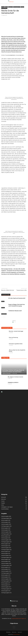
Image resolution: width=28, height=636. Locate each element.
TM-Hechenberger (16, 634)
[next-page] (4, 317)
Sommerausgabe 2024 (6, 532)
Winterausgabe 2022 (5, 543)
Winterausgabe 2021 (5, 551)
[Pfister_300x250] (14, 322)
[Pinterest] (8, 282)
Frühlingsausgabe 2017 (6, 588)
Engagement (10, 6)
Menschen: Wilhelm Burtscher (7, 290)
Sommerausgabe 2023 (6, 539)
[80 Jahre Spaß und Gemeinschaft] (4, 299)
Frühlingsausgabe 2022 (6, 549)
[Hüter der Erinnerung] (4, 339)
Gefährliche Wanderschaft (15, 310)
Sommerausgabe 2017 (6, 586)
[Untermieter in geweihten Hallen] (4, 345)
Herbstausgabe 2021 (5, 553)
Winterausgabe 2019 (5, 567)
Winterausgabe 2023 (5, 536)
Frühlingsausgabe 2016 (6, 592)
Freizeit (3, 301)
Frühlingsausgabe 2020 (6, 565)
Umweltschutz (4, 313)
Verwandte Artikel (6, 294)
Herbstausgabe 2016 (5, 590)
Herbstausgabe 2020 (5, 561)
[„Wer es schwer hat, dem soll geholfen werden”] (4, 351)
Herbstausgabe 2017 (5, 584)
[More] (14, 282)
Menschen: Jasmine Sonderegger (16, 331)
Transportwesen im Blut (21, 290)
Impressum (20, 632)
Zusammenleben (4, 8)
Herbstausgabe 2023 (5, 537)
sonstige (3, 6)
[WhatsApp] (11, 282)
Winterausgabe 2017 (5, 583)
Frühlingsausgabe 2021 (6, 557)
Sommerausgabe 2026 (7, 327)
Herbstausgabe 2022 (5, 545)
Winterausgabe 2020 (5, 559)
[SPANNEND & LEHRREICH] (4, 384)
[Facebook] (2, 282)
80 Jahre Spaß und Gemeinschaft (16, 298)
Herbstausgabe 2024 (5, 530)
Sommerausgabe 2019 (6, 571)
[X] (5, 282)
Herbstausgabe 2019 (17, 6)
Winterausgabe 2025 (5, 520)
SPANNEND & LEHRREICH (13, 382)
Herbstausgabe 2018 (5, 577)
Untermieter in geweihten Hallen (15, 343)
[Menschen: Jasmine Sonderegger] (4, 333)
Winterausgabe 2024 (5, 528)
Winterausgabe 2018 (5, 575)
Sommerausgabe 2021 (6, 555)
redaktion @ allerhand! (6, 373)
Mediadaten (8, 632)
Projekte (22, 6)
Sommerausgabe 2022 (6, 547)
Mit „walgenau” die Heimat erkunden (15, 376)
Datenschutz (14, 632)
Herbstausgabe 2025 (5, 522)
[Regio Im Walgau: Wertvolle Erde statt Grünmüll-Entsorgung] (4, 306)
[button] (2, 2)
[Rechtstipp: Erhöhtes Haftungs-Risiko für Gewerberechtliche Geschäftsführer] (14, 367)
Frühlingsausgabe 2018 (6, 581)
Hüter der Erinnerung (13, 337)
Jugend (6, 6)
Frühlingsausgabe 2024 (6, 534)
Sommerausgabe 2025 (6, 524)
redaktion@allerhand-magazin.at (19, 618)
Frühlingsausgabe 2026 (6, 518)
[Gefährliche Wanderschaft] (4, 312)
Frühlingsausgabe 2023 (6, 541)
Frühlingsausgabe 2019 (6, 573)
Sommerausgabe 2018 (6, 579)
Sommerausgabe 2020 (6, 563)
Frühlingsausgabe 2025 (6, 526)
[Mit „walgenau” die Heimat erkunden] (4, 378)
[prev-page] (2, 317)
